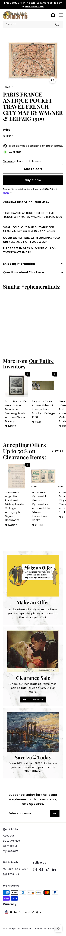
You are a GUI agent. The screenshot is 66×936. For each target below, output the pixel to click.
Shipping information (19, 264)
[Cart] (53, 15)
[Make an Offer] (33, 576)
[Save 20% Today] (33, 731)
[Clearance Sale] (33, 651)
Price (7, 130)
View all (57, 451)
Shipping (8, 161)
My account (10, 851)
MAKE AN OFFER (34, 6)
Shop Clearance (33, 699)
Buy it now (33, 180)
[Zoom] (52, 80)
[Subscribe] (54, 813)
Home (6, 86)
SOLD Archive (11, 840)
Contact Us (10, 846)
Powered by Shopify (47, 928)
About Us (8, 835)
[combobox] (33, 24)
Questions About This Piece (23, 272)
